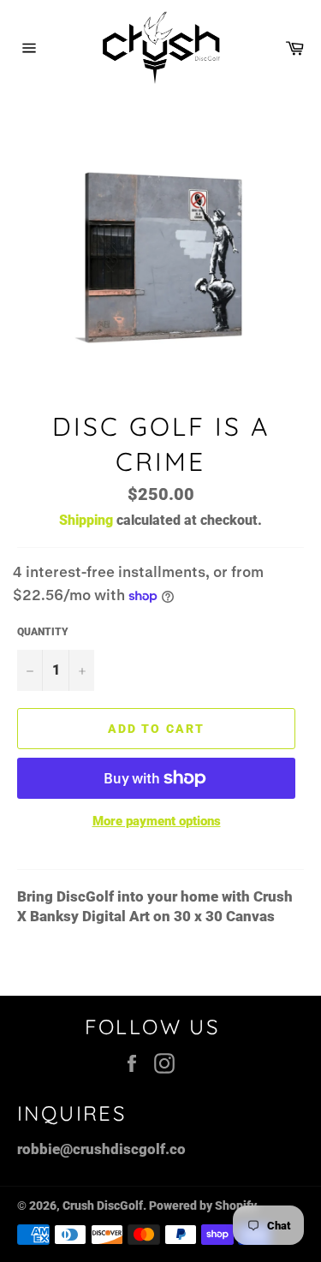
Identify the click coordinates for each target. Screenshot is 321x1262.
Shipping (86, 520)
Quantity (42, 632)
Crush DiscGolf (102, 1205)
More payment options (156, 821)
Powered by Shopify (203, 1205)
